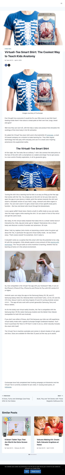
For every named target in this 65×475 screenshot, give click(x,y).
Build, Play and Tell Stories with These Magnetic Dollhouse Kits (50, 398)
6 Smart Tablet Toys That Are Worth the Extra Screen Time (16, 442)
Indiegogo (8, 387)
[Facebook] (6, 65)
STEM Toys (8, 48)
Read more (35, 471)
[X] (9, 65)
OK (27, 471)
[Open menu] (61, 3)
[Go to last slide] (4, 435)
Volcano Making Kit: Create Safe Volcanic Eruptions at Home (48, 442)
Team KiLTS (9, 60)
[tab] (29, 454)
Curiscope (49, 135)
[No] (63, 470)
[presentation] (16, 426)
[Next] (60, 435)
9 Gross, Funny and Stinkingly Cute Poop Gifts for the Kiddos (16, 398)
